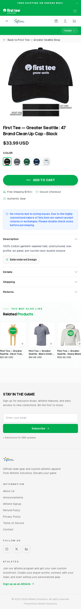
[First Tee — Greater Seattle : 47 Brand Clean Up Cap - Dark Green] (27, 161)
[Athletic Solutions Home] (19, 21)
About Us (9, 491)
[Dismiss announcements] (77, 3)
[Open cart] (74, 21)
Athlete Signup (12, 503)
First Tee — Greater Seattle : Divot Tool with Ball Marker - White (11, 352)
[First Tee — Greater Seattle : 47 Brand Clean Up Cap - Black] (7, 161)
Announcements (13, 497)
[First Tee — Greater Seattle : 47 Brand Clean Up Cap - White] (46, 161)
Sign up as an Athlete (17, 583)
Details (7, 271)
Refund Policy (11, 510)
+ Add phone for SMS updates (19, 437)
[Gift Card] (56, 21)
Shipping (9, 281)
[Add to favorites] (75, 11)
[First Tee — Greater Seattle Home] (12, 11)
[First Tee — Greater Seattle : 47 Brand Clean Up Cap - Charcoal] (17, 161)
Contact (8, 529)
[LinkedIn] (26, 549)
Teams (68, 31)
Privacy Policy (12, 516)
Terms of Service (13, 523)
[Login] (65, 21)
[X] (16, 549)
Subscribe (38, 428)
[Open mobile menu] (7, 21)
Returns (8, 291)
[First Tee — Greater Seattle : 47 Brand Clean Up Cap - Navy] (36, 161)
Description (11, 239)
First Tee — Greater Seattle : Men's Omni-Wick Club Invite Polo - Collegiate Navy (41, 352)
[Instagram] (7, 549)
